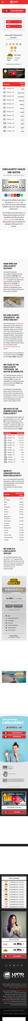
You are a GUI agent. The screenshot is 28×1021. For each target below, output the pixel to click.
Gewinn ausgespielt (9, 219)
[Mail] (13, 965)
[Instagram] (10, 965)
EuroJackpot (16, 202)
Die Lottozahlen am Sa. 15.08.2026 (16, 892)
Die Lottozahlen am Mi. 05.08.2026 (16, 904)
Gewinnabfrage (7, 1001)
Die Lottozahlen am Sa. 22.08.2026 (16, 882)
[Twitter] (21, 965)
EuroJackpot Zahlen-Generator (12, 346)
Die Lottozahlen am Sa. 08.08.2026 (16, 901)
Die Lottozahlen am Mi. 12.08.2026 (16, 896)
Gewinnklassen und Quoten (13, 64)
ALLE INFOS (9, 605)
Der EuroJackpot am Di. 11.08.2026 (16, 899)
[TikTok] (17, 965)
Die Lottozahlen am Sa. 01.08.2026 (16, 906)
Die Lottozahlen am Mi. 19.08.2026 (16, 887)
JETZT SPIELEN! (18, 605)
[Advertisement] (14, 151)
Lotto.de (11, 559)
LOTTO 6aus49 (22, 987)
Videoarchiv (12, 285)
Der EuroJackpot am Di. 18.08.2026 (16, 889)
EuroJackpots (19, 323)
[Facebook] (6, 965)
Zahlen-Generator (21, 991)
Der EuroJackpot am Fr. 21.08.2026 (16, 884)
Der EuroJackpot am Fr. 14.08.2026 (16, 894)
